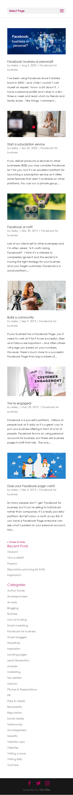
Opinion (12, 683)
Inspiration (13, 648)
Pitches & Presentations (22, 689)
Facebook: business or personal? (30, 61)
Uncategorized (16, 730)
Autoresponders (17, 596)
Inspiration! (14, 575)
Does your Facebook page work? (31, 486)
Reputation (14, 712)
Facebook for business (21, 631)
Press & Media (16, 700)
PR (8, 695)
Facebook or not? (20, 227)
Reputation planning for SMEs (26, 569)
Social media (15, 718)
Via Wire (44, 789)
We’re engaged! (19, 403)
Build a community (20, 317)
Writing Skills (14, 759)
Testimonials (14, 724)
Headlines (13, 642)
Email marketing (17, 625)
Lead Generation (18, 660)
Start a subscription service (26, 144)
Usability (12, 735)
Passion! (12, 563)
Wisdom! (12, 551)
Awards (12, 602)
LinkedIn (12, 666)
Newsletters (14, 677)
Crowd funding (17, 619)
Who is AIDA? (15, 557)
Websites (12, 747)
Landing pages (17, 654)
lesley (14, 65)
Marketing (13, 671)
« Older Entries (16, 542)
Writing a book (16, 753)
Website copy (16, 741)
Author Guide (16, 590)
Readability (14, 706)
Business (12, 613)
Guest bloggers (16, 637)
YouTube (13, 764)
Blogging (12, 608)
